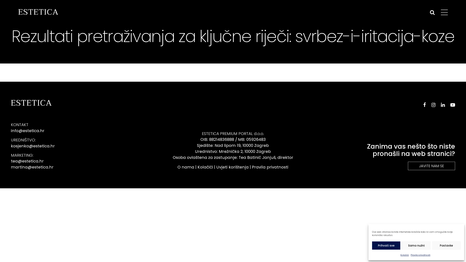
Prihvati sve (386, 245)
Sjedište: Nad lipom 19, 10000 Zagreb (233, 145)
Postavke (446, 245)
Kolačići (404, 255)
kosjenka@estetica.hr (33, 146)
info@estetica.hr (27, 131)
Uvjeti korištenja (232, 167)
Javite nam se (431, 165)
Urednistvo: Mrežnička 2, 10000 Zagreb (233, 151)
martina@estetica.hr (32, 167)
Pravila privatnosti (420, 255)
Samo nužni (416, 245)
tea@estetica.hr (27, 161)
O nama (185, 167)
